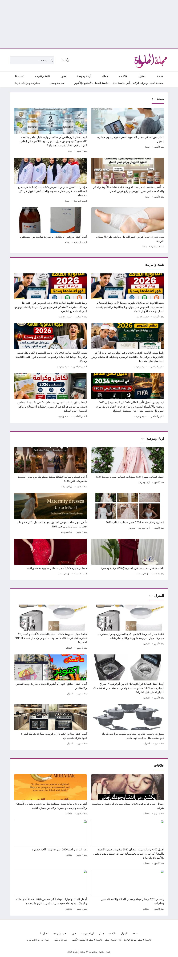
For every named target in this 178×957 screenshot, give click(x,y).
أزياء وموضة (144, 482)
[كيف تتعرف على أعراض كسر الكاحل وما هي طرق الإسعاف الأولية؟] (127, 228)
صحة (160, 99)
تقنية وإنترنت (142, 317)
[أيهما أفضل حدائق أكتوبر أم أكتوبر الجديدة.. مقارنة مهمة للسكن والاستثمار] (50, 677)
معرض (132, 528)
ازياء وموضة (155, 438)
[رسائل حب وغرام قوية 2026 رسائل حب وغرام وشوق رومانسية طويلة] (127, 795)
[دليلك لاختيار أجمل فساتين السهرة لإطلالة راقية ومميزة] (127, 557)
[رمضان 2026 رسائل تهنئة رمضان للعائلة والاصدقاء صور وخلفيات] (127, 890)
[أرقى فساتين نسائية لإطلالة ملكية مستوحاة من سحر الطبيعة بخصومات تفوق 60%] (50, 468)
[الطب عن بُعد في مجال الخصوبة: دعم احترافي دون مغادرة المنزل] (127, 131)
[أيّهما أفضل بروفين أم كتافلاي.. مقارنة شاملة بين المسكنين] (50, 228)
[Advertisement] (89, 24)
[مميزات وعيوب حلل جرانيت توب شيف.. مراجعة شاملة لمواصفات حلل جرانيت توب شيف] (127, 725)
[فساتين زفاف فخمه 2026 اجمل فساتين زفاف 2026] (127, 514)
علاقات (146, 813)
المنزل (159, 595)
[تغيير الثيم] (65, 60)
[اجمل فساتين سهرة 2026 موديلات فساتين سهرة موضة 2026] (127, 468)
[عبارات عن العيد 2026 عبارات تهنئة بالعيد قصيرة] (50, 843)
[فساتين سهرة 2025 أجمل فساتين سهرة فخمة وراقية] (50, 557)
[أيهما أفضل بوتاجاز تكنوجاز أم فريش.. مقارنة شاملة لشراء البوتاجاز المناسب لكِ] (50, 725)
